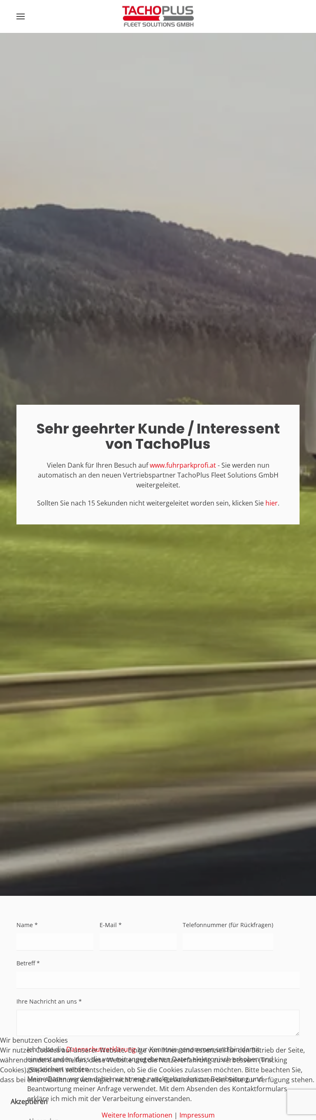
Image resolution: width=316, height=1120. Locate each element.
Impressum (197, 1115)
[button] (20, 16)
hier (271, 503)
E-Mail (111, 925)
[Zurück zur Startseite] (158, 16)
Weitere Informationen (137, 1115)
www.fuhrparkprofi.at (183, 465)
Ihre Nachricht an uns (49, 1001)
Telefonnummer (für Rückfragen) (228, 925)
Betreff (28, 963)
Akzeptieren (29, 1101)
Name (27, 925)
